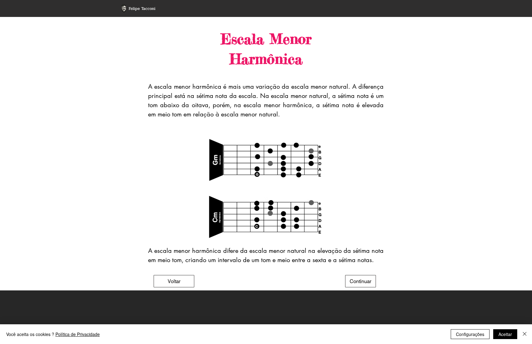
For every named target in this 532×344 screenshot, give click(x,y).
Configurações (470, 334)
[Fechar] (524, 334)
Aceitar (505, 334)
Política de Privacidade (77, 334)
